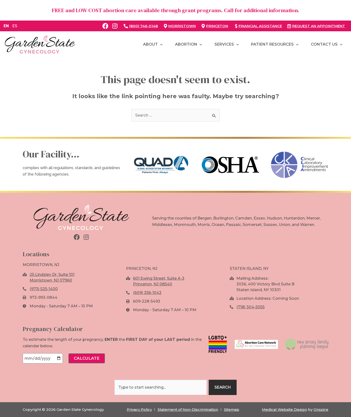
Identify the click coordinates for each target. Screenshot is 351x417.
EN (6, 26)
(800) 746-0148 (143, 26)
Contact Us (324, 44)
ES (14, 26)
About (150, 44)
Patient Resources (272, 44)
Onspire (321, 409)
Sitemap (231, 409)
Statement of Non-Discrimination (188, 409)
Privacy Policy (139, 409)
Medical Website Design (284, 409)
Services (224, 44)
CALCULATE (87, 358)
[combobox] (160, 387)
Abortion (186, 44)
